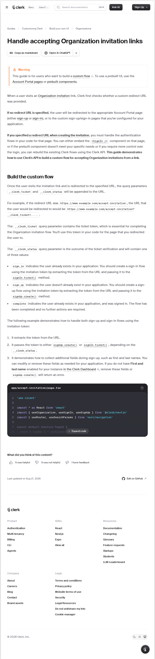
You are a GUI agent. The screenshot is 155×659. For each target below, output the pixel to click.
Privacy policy (63, 586)
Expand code (79, 431)
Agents (11, 550)
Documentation (112, 528)
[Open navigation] (7, 7)
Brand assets (15, 603)
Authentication (16, 528)
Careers (12, 586)
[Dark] (134, 637)
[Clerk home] (13, 509)
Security (60, 597)
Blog (10, 591)
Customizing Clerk (32, 28)
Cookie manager (65, 614)
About (11, 580)
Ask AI (116, 7)
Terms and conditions (68, 580)
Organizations (83, 28)
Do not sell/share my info (70, 608)
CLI (9, 545)
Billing (11, 539)
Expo (58, 539)
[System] (145, 637)
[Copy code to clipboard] (142, 388)
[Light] (140, 637)
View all (59, 545)
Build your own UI (59, 28)
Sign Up (139, 7)
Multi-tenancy (15, 533)
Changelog (110, 533)
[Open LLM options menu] (76, 53)
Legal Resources (65, 603)
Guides (11, 28)
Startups (108, 550)
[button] (83, 76)
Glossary (108, 539)
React (58, 528)
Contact (12, 597)
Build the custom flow (30, 176)
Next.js (59, 533)
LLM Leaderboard (114, 562)
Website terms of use (68, 591)
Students (108, 556)
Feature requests (114, 545)
